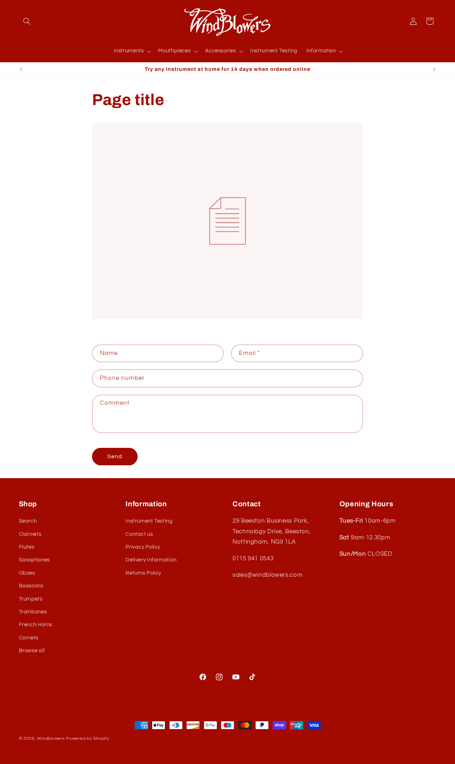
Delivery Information (151, 560)
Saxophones (34, 560)
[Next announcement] (434, 69)
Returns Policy (143, 573)
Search (28, 521)
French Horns (36, 625)
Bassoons (31, 586)
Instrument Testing (148, 521)
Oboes (27, 573)
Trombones (33, 612)
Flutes (26, 547)
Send (114, 456)
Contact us (139, 534)
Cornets (28, 637)
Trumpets (31, 599)
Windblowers (51, 739)
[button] (27, 21)
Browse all (32, 651)
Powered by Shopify (87, 739)
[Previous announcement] (21, 69)
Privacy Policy (142, 547)
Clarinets (30, 534)
